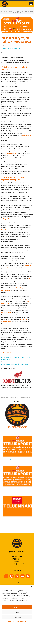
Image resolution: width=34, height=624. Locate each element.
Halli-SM (3, 397)
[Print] (6, 52)
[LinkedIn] (22, 576)
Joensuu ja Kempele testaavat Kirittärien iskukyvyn (18, 520)
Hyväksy (17, 607)
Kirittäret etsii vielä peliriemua (17, 460)
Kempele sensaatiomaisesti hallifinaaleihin (18, 490)
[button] (31, 587)
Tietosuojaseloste (21, 621)
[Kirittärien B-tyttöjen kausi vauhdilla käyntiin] (17, 416)
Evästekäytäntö (11, 621)
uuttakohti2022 (26, 397)
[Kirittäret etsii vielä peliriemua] (17, 446)
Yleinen (10, 11)
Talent (22, 48)
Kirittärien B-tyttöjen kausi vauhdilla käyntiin (18, 430)
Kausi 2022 (9, 397)
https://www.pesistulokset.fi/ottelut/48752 (15, 364)
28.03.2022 (10, 46)
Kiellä (17, 612)
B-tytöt (9, 48)
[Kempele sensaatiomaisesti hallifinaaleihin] (17, 476)
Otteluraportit (16, 48)
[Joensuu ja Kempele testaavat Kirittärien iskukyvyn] (17, 506)
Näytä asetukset (17, 617)
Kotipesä (4, 11)
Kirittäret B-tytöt (17, 397)
